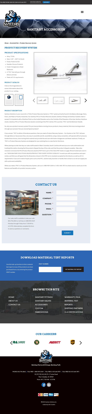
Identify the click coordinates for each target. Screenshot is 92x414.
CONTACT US (14, 304)
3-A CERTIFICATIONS (74, 312)
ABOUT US (13, 300)
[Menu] (82, 12)
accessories (14, 43)
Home (6, 43)
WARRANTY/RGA (72, 297)
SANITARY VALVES (43, 300)
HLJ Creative (52, 404)
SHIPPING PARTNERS (74, 308)
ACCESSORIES (41, 304)
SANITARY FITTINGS (44, 297)
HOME (11, 297)
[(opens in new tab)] (44, 384)
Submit (67, 233)
